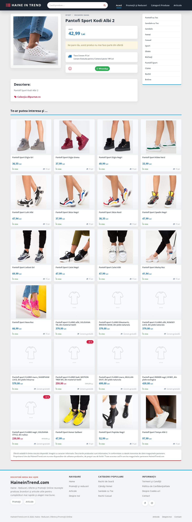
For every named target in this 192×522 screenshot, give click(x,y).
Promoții (16, 501)
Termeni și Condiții (151, 481)
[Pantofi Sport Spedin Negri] (161, 192)
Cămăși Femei (105, 486)
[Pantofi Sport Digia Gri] (31, 137)
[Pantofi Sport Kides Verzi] (161, 137)
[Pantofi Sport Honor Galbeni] (74, 412)
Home (72, 481)
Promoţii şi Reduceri (136, 5)
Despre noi (74, 495)
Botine (148, 79)
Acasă (119, 5)
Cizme (148, 68)
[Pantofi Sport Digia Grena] (74, 137)
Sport (147, 45)
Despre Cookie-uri (151, 491)
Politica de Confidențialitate (156, 486)
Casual (148, 40)
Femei (148, 34)
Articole (178, 5)
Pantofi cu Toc (151, 17)
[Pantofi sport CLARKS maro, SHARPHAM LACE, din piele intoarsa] (31, 357)
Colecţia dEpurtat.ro (28, 96)
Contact (146, 495)
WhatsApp (103, 68)
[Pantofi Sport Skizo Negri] (74, 192)
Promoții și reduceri (79, 486)
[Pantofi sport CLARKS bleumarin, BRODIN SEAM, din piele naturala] (117, 302)
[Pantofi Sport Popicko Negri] (117, 412)
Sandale (149, 28)
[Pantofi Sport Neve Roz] (31, 302)
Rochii (148, 74)
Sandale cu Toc (152, 23)
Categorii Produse (160, 5)
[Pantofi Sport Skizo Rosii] (117, 192)
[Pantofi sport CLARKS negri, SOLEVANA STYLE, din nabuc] (31, 412)
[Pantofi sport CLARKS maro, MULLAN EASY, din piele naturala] (117, 357)
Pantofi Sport (151, 62)
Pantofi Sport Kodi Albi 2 (89, 20)
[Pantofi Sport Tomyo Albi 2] (161, 412)
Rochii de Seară (106, 481)
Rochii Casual (105, 495)
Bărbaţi (148, 57)
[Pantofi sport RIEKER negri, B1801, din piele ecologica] (161, 357)
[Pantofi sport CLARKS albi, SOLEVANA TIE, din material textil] (74, 302)
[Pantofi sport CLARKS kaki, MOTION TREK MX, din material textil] (74, 357)
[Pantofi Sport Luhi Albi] (31, 192)
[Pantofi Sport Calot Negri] (74, 247)
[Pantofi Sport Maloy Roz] (161, 247)
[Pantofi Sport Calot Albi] (117, 247)
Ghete (147, 51)
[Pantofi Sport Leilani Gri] (31, 247)
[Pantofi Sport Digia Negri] (117, 137)
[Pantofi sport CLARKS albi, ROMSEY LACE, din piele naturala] (161, 302)
